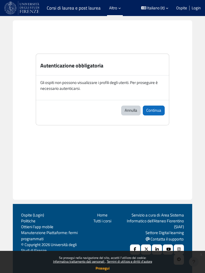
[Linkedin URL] (157, 249)
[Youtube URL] (168, 249)
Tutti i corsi (102, 221)
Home (102, 215)
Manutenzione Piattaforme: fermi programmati (49, 236)
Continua (153, 110)
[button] (155, 8)
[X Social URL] (146, 249)
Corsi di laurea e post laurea (74, 8)
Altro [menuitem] (113, 8)
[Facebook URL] (135, 249)
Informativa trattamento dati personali (79, 261)
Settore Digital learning (164, 233)
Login (196, 8)
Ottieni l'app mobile (37, 227)
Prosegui (103, 268)
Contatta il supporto (167, 239)
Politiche (28, 221)
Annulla (131, 110)
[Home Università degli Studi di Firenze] (22, 8)
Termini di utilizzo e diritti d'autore (129, 261)
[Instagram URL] (179, 249)
